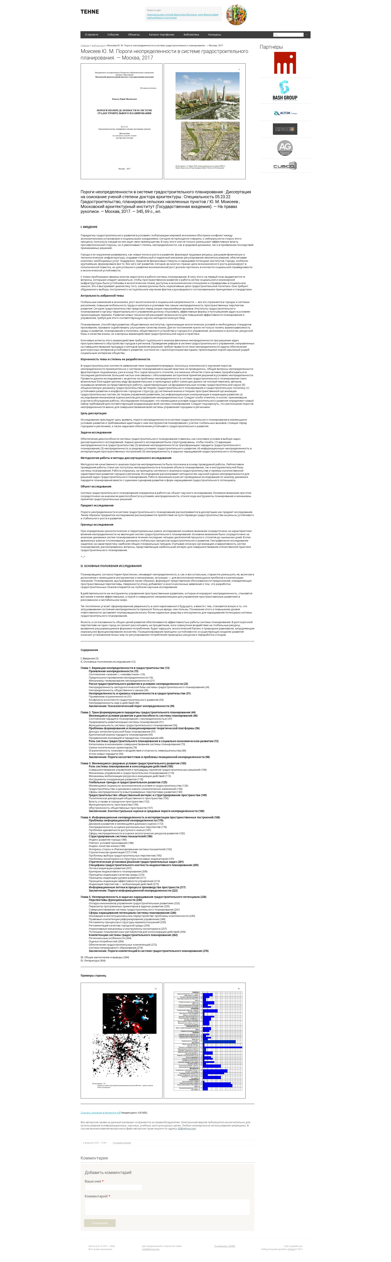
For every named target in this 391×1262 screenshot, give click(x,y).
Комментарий (97, 1196)
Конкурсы (214, 34)
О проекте (91, 34)
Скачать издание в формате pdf (101, 1112)
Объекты (134, 34)
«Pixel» (291, 1249)
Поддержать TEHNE (224, 1246)
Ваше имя (94, 1182)
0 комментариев (122, 1142)
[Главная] (90, 12)
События (113, 34)
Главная (85, 45)
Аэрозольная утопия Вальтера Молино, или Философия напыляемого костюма (182, 16)
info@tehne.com (150, 1249)
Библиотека (191, 34)
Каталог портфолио (161, 34)
